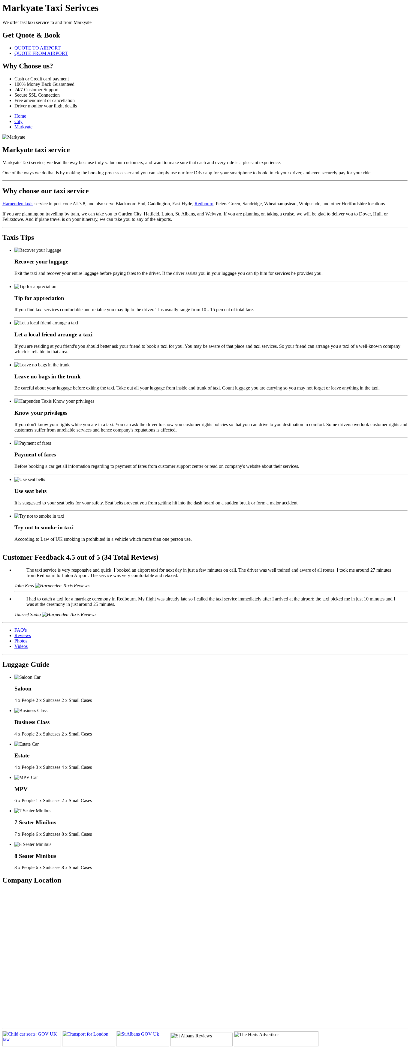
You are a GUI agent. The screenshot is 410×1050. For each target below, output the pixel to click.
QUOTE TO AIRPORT (37, 47)
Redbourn (203, 203)
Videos (21, 646)
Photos (20, 640)
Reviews (22, 635)
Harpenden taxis (17, 203)
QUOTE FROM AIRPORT (41, 53)
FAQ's (20, 630)
